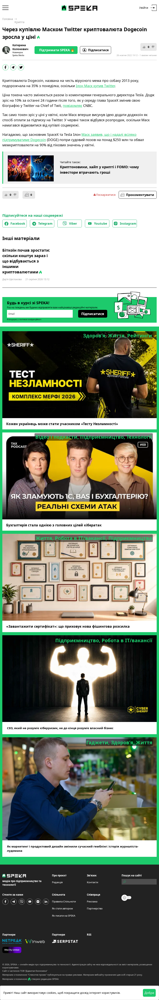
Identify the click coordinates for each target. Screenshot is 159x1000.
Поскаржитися (106, 195)
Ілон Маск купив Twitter (95, 85)
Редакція (57, 882)
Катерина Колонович (20, 47)
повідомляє (72, 105)
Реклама (92, 901)
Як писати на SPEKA (63, 915)
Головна (7, 19)
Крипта (19, 22)
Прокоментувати (140, 195)
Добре (149, 993)
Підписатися (98, 50)
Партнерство (95, 908)
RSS (89, 934)
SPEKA (13, 964)
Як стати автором (62, 908)
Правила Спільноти (64, 901)
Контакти (92, 882)
